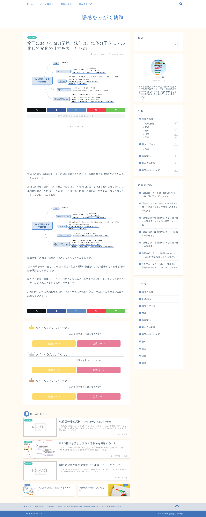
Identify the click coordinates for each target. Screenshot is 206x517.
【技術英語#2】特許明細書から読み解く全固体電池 (160, 234)
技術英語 (159, 156)
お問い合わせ (47, 4)
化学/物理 (32, 37)
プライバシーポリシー (33, 513)
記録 (161, 137)
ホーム (30, 4)
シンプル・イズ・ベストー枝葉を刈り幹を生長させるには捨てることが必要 (160, 266)
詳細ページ (54, 343)
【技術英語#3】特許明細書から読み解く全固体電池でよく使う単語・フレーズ (160, 221)
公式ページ (99, 343)
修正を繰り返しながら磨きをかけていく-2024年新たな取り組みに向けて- (160, 255)
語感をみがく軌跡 (103, 17)
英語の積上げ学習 (159, 170)
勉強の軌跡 (66, 4)
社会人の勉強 (159, 163)
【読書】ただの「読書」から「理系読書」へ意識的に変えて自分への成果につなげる (160, 207)
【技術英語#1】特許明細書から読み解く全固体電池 (160, 244)
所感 (160, 127)
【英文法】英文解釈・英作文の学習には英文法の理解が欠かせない (160, 194)
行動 (160, 131)
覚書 (160, 134)
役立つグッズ (85, 4)
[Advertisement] (76, 148)
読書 (160, 149)
